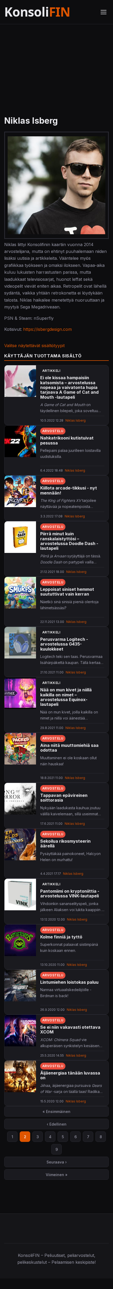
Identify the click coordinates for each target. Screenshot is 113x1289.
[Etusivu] (49, 12)
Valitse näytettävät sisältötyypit (34, 345)
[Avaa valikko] (103, 12)
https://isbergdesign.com (47, 329)
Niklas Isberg (75, 420)
